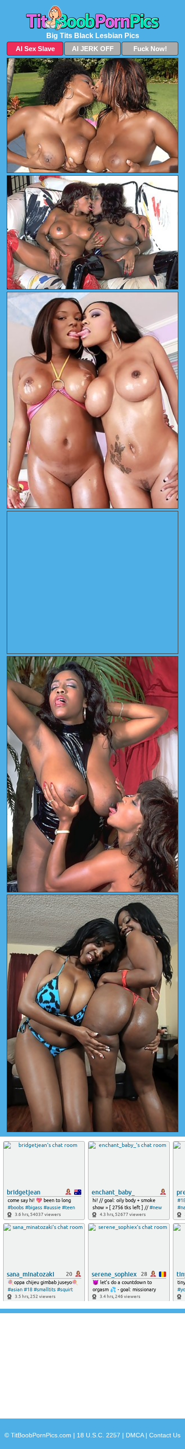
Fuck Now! (150, 48)
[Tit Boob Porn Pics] (92, 17)
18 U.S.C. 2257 (98, 1435)
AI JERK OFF (93, 48)
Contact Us (165, 1435)
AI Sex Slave (35, 48)
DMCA (135, 1435)
